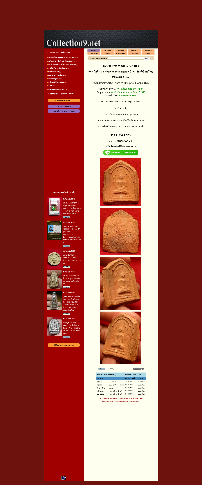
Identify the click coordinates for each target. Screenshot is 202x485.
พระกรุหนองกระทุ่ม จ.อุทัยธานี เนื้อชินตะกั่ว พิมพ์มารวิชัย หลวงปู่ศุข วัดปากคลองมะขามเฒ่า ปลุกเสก (71, 328)
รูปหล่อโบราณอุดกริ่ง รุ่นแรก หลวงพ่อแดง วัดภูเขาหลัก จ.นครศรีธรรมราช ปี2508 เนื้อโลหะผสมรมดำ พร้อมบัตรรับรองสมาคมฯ (72, 234)
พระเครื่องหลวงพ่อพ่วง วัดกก (130, 89)
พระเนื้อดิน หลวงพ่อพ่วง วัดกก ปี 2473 (127, 92)
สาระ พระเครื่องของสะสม (63, 100)
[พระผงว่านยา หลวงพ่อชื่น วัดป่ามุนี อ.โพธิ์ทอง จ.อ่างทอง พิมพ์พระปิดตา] (54, 289)
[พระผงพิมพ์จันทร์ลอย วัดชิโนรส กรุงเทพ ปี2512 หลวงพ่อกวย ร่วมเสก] (54, 268)
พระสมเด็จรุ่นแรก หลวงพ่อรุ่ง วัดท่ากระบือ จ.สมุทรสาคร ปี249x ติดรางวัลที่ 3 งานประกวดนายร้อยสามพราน (72, 208)
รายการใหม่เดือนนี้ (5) (63, 106)
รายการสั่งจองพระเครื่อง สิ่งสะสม (64, 111)
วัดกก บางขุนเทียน (127, 95)
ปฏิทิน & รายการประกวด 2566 (64, 345)
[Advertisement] (101, 15)
